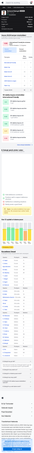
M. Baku (5, 269)
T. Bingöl (5, 279)
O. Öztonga (6, 325)
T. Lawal (5, 275)
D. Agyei (5, 282)
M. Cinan (5, 328)
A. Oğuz (5, 322)
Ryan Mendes (6, 266)
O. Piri (4, 349)
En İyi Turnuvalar (7, 404)
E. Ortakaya (6, 318)
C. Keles (5, 263)
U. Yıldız (5, 309)
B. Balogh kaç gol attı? (9, 361)
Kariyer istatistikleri (22, 50)
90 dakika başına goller (17, 101)
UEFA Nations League (10, 81)
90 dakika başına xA (16, 130)
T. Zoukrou (6, 331)
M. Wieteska (6, 315)
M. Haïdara (6, 337)
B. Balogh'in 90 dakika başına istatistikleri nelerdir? (14, 381)
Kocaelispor (12, 14)
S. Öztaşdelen (7, 352)
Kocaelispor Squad (9, 251)
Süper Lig (7, 85)
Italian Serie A (8, 76)
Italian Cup (7, 67)
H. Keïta (5, 291)
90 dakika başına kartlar (18, 137)
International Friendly (10, 62)
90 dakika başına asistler (18, 108)
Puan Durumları (7, 412)
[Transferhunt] (17, 398)
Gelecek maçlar (7, 408)
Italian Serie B (8, 71)
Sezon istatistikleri (8, 50)
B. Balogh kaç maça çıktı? (10, 377)
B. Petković (6, 285)
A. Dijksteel (6, 340)
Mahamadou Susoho (8, 297)
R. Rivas (5, 334)
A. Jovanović (6, 355)
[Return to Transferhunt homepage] (2, 3)
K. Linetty (5, 306)
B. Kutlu (5, 294)
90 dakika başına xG (16, 123)
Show (4, 303)
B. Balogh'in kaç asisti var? (10, 369)
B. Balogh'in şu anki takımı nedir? (12, 386)
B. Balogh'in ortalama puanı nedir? (12, 373)
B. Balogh (5, 343)
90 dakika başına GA (17, 115)
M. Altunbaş (6, 272)
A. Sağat (5, 260)
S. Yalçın (5, 300)
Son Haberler (6, 416)
